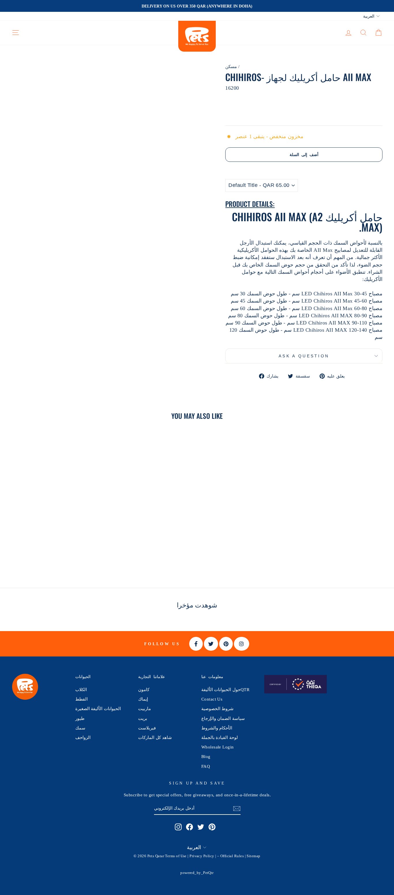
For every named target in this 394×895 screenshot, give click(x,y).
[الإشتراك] (237, 808)
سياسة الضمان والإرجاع (223, 718)
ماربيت (144, 708)
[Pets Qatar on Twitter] (200, 826)
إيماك (143, 699)
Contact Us (212, 699)
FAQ (205, 766)
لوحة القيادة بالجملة (219, 737)
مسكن (231, 66)
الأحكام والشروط (216, 727)
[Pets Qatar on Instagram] (178, 826)
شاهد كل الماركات (155, 737)
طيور (80, 718)
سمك (80, 727)
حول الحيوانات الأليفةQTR (225, 689)
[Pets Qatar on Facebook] (189, 826)
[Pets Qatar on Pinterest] (212, 826)
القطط (81, 699)
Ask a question (304, 356)
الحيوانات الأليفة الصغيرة (98, 708)
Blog (206, 756)
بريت (142, 718)
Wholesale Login (217, 746)
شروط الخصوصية (217, 708)
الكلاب (81, 689)
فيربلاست (147, 727)
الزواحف (83, 737)
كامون (143, 689)
